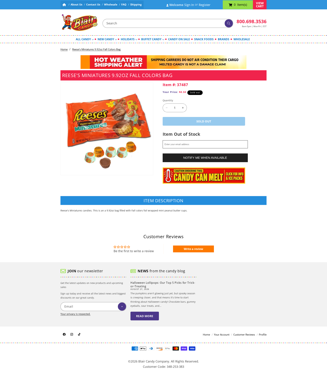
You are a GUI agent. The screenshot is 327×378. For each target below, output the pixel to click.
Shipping (136, 4)
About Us (76, 4)
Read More (144, 316)
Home (64, 49)
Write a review (193, 249)
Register (204, 5)
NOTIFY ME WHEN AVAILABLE (205, 157)
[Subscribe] (122, 307)
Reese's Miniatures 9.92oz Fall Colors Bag (96, 49)
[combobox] (168, 23)
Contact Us (93, 4)
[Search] (229, 23)
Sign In (189, 5)
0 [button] (235, 4)
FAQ (123, 4)
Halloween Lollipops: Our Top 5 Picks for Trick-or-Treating (162, 284)
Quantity (168, 100)
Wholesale (110, 4)
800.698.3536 (252, 21)
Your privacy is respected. (75, 314)
